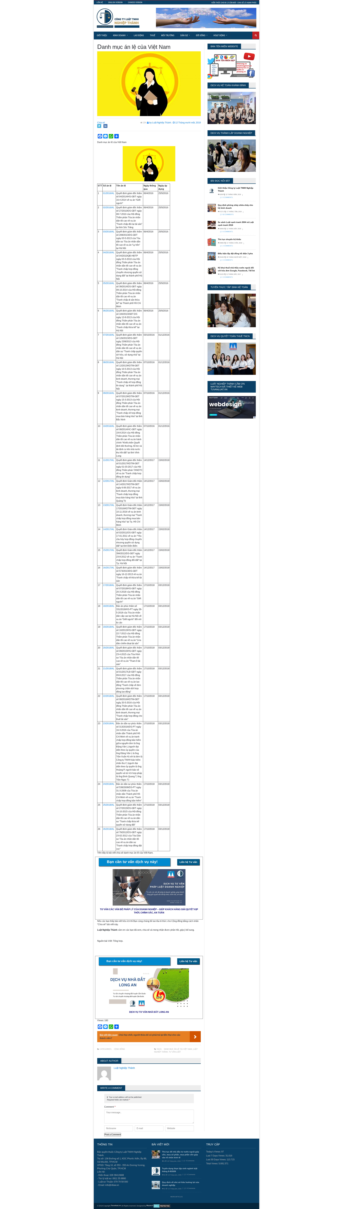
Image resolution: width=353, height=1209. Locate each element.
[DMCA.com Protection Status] (162, 1206)
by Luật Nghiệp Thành (160, 122)
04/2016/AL (108, 252)
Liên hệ (100, 2)
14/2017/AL (108, 529)
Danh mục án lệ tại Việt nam (178, 1049)
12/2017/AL (108, 481)
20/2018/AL (108, 648)
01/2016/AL (108, 193)
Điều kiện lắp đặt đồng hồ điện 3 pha (235, 253)
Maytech (149, 1206)
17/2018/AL (108, 585)
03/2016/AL (108, 231)
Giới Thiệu (102, 35)
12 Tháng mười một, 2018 (188, 122)
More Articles (176, 1197)
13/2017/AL (108, 505)
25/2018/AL (108, 805)
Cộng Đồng (119, 1049)
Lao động (139, 35)
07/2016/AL (108, 335)
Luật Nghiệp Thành (124, 1068)
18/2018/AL (108, 606)
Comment (109, 1107)
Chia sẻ (101, 122)
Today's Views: (213, 1151)
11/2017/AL (108, 460)
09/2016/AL (108, 393)
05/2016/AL (108, 283)
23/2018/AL (108, 723)
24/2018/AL (108, 784)
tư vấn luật (175, 1052)
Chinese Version (135, 2)
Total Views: (212, 1163)
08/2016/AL (108, 362)
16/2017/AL (108, 567)
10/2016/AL (108, 426)
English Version (115, 2)
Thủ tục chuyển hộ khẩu (229, 239)
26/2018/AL (108, 829)
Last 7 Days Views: (215, 1155)
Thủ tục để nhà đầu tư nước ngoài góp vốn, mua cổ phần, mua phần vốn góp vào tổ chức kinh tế (180, 1155)
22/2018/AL (108, 696)
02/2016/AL (108, 207)
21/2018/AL (108, 668)
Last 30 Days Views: (216, 1159)
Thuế (152, 35)
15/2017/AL (108, 550)
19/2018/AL (108, 627)
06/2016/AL (108, 311)
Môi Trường (167, 35)
